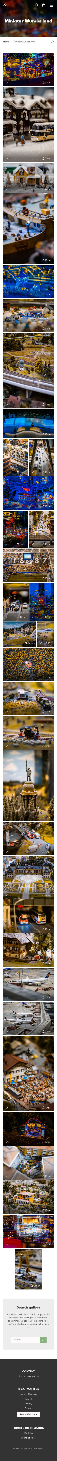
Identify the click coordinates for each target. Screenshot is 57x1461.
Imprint (28, 1399)
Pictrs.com (39, 1449)
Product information (29, 1376)
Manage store (28, 1438)
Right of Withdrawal (28, 1414)
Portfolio (28, 1433)
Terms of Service (28, 1394)
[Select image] (7, 82)
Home (6, 42)
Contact (29, 1408)
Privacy (28, 1404)
